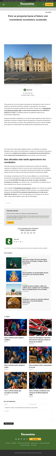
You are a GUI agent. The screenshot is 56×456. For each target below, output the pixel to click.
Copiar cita (10, 222)
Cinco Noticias (7, 248)
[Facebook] (29, 99)
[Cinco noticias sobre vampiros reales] (15, 354)
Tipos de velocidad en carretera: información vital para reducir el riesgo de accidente (40, 340)
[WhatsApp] (33, 99)
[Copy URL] (36, 99)
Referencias (8, 202)
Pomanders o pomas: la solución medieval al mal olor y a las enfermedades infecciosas (35, 300)
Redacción (29, 90)
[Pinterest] (18, 241)
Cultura (24, 297)
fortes (27, 84)
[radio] (21, 233)
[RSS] (20, 241)
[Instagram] (16, 241)
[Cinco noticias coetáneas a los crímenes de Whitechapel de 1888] (40, 380)
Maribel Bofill (25, 304)
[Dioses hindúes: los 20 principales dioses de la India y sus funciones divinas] (13, 276)
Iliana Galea (24, 264)
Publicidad (43, 1)
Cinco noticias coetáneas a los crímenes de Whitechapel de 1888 (39, 393)
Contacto (37, 1)
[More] (39, 99)
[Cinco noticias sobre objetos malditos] (15, 327)
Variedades (48, 12)
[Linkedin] (19, 439)
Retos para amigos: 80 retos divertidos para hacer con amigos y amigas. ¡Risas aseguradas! (34, 261)
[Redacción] (25, 90)
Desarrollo (25, 284)
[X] (26, 99)
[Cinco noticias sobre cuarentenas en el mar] (40, 354)
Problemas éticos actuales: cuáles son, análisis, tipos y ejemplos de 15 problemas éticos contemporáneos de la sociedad (35, 287)
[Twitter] (16, 439)
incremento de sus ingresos (23, 188)
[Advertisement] (28, 32)
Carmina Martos (25, 291)
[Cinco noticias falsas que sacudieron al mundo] (15, 380)
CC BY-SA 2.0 (31, 84)
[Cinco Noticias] (28, 434)
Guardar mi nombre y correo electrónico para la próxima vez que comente (21, 407)
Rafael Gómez (31, 343)
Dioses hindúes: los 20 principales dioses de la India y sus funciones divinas (35, 273)
